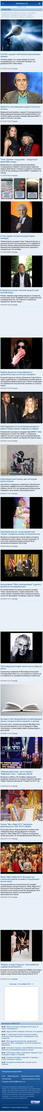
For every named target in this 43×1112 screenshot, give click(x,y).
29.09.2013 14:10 (6, 681)
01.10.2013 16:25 (6, 68)
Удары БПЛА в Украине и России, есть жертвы (24, 1031)
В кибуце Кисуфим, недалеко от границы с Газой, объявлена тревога (20, 1058)
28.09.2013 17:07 (6, 838)
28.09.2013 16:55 (6, 897)
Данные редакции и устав (31, 1079)
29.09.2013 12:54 (6, 733)
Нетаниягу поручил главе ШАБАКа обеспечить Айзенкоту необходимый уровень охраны (22, 1049)
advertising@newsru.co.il (17, 1081)
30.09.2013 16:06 (6, 305)
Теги (3, 1076)
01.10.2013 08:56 (6, 252)
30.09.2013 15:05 (6, 388)
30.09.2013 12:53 (6, 493)
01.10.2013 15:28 (6, 121)
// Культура (14, 68)
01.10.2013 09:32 (6, 175)
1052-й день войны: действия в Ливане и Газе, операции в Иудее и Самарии (22, 1053)
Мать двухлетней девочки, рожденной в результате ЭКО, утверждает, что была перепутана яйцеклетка (21, 1043)
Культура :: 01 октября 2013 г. (20, 984)
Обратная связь (13, 1076)
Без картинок (6, 1079)
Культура (6, 9)
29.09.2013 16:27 (6, 599)
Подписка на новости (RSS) (30, 1076)
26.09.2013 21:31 (6, 979)
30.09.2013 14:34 (6, 441)
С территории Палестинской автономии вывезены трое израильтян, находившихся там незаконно (20, 1036)
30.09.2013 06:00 (6, 546)
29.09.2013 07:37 (6, 786)
